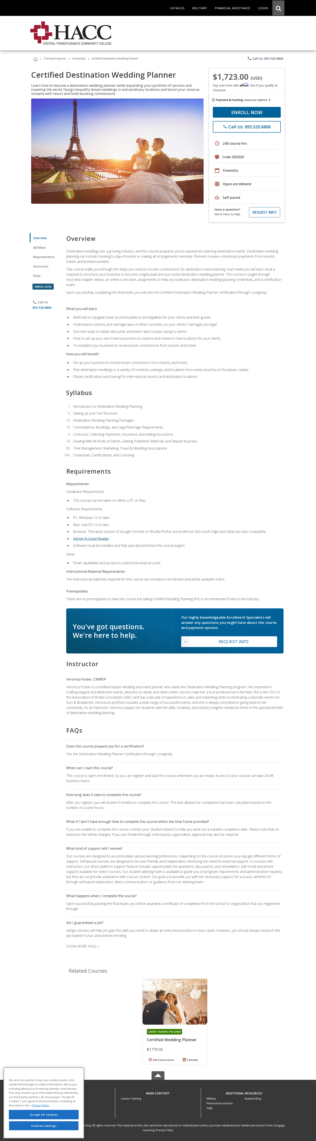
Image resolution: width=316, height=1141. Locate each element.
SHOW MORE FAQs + (82, 946)
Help (210, 1108)
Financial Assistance (220, 1103)
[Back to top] (158, 1092)
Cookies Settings (44, 1125)
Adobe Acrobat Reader (91, 538)
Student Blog (252, 1098)
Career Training (131, 1098)
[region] (43, 1102)
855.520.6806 (41, 307)
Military (211, 1098)
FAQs (37, 276)
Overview (40, 238)
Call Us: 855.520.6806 (265, 58)
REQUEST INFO (264, 212)
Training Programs (55, 58)
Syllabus (39, 247)
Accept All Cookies (44, 1115)
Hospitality (79, 58)
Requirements (44, 257)
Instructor (41, 266)
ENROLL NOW (246, 112)
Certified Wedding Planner (171, 1039)
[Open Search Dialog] (278, 7)
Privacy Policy (164, 1130)
